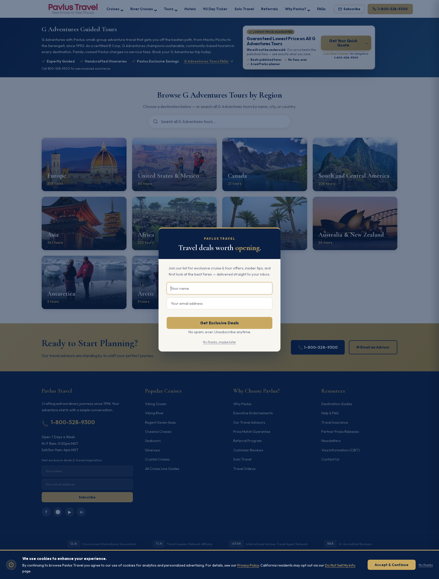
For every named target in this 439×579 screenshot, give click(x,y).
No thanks (426, 565)
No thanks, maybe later (219, 342)
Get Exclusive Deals (219, 323)
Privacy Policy (248, 565)
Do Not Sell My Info (340, 565)
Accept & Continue (392, 564)
